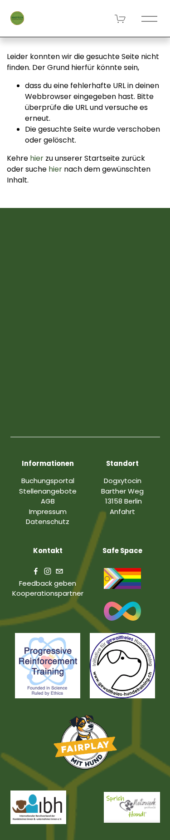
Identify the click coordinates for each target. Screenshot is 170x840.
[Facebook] (35, 571)
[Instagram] (47, 571)
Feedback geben (47, 583)
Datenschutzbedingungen (70, 425)
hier (37, 158)
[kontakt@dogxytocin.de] (59, 571)
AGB (137, 425)
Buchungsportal (47, 480)
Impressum (48, 511)
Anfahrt (122, 511)
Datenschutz (47, 521)
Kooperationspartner (47, 593)
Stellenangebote (48, 491)
